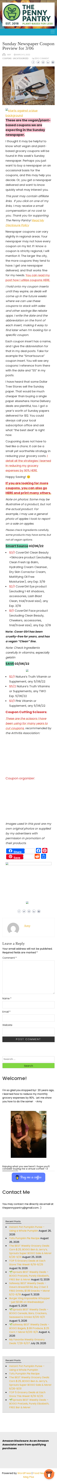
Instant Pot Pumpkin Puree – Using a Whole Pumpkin (26, 1229)
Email (6, 1012)
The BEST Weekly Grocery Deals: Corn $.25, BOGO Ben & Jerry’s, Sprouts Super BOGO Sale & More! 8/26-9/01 (30, 1251)
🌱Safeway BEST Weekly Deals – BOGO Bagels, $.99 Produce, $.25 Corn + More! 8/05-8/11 (29, 1328)
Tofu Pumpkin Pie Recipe (24, 1238)
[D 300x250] (27, 670)
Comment (9, 958)
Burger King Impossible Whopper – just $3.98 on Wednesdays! (29, 1300)
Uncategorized (20, 58)
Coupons (7, 58)
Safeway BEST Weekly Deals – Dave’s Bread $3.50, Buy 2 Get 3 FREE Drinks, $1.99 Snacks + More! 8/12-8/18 (29, 1288)
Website (7, 1025)
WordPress (24, 1473)
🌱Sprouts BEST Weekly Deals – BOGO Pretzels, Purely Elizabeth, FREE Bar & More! (29, 1275)
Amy (9, 54)
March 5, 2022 (23, 54)
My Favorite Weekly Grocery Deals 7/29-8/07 (27, 1341)
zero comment (41, 58)
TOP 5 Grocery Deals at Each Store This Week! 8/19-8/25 (27, 1262)
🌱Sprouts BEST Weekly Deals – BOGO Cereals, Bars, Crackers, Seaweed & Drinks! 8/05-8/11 (28, 1313)
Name (7, 998)
